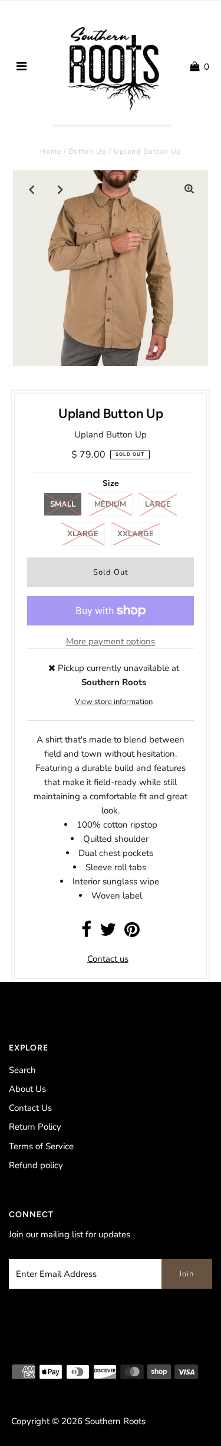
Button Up (87, 151)
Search (22, 1070)
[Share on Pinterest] (132, 933)
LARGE (158, 504)
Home (50, 151)
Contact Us (30, 1108)
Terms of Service (41, 1146)
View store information (114, 701)
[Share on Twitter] (108, 933)
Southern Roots (115, 1421)
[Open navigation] (21, 67)
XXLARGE (135, 534)
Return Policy (35, 1127)
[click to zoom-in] (189, 189)
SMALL (62, 504)
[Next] (61, 189)
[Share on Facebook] (86, 933)
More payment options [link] (110, 641)
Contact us (107, 959)
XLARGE (82, 534)
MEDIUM (110, 504)
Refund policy (36, 1165)
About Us (27, 1089)
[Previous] (32, 189)
